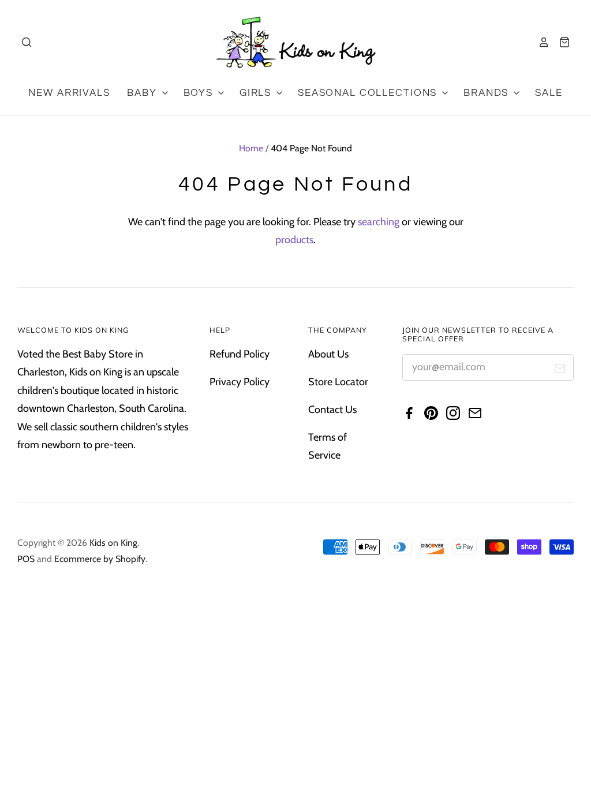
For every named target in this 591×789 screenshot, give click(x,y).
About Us (328, 354)
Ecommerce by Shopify (99, 558)
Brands (487, 93)
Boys (200, 93)
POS (26, 558)
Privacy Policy (240, 381)
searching (378, 221)
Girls (257, 93)
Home (251, 148)
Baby (143, 93)
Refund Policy (240, 354)
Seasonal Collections (369, 93)
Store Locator (338, 381)
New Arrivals (69, 93)
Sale (548, 93)
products (294, 239)
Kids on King (113, 542)
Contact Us (332, 409)
